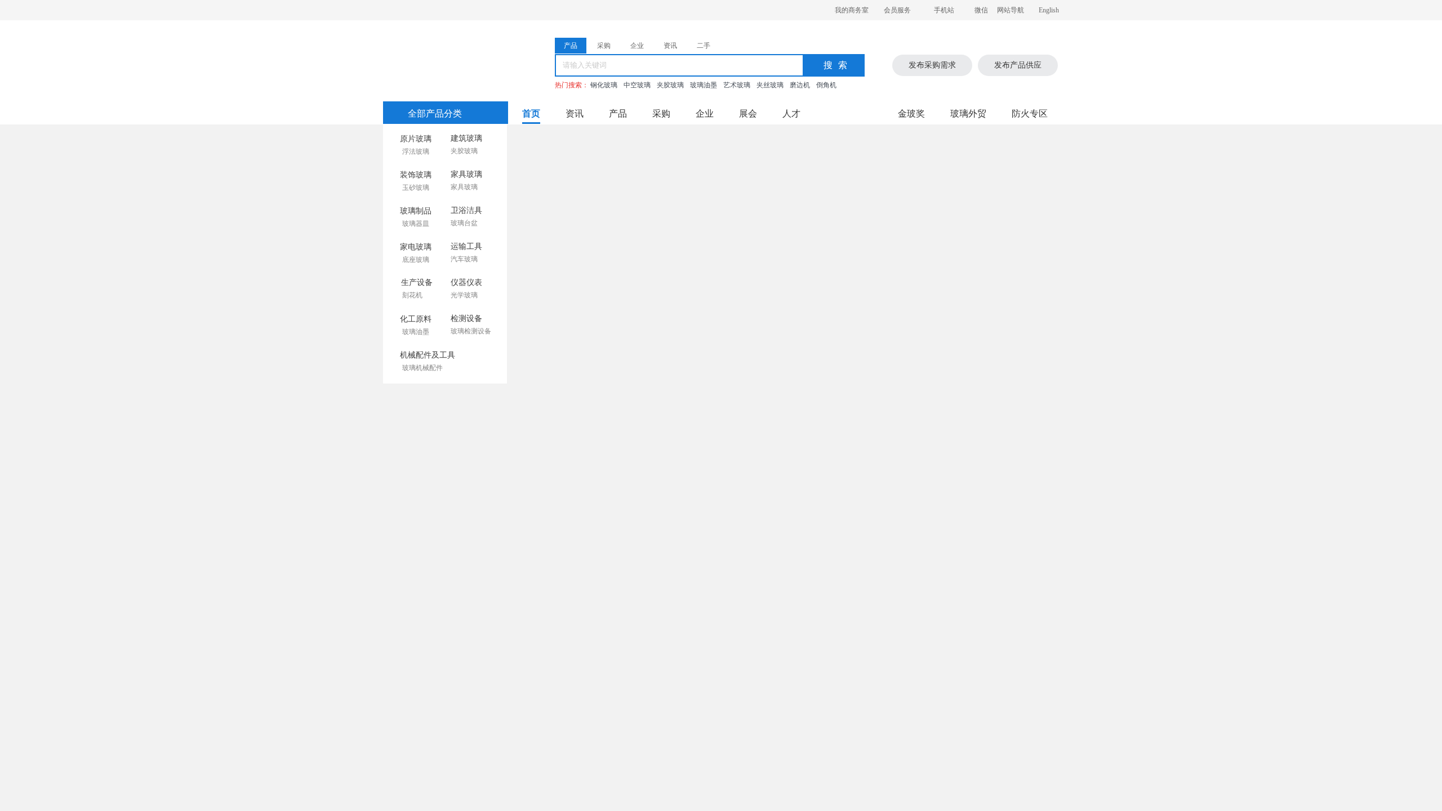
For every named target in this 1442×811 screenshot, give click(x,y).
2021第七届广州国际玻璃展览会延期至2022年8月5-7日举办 (510, 608)
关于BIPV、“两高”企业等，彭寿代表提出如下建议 (495, 565)
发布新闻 (991, 267)
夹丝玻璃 (770, 85)
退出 (1032, 193)
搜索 (838, 65)
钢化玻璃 (603, 85)
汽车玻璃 (464, 259)
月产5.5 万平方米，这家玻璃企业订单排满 (967, 596)
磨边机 (800, 85)
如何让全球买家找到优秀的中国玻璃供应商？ (487, 522)
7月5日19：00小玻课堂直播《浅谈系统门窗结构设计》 (529, 394)
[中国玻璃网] (439, 58)
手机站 (944, 10)
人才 (791, 113)
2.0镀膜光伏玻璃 (595, 500)
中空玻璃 (637, 85)
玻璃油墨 (703, 85)
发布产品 (948, 267)
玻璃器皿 (415, 224)
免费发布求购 (861, 746)
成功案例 (1032, 477)
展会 (748, 113)
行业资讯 (906, 477)
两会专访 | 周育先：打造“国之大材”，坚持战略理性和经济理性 (517, 544)
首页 (531, 113)
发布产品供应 (1018, 65)
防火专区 (1030, 113)
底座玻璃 (415, 260)
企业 (705, 113)
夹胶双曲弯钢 (589, 570)
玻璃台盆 (464, 223)
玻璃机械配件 (422, 368)
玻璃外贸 (968, 113)
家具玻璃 (464, 187)
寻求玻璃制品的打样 (616, 776)
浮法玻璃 (415, 151)
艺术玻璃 (736, 85)
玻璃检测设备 (471, 331)
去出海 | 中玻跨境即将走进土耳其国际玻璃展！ (490, 501)
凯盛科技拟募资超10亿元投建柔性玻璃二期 (483, 629)
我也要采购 (484, 745)
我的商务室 (852, 10)
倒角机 (826, 85)
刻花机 (412, 295)
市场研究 (948, 477)
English (1049, 10)
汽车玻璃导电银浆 (597, 639)
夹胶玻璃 (670, 85)
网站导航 (1010, 10)
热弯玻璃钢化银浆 (752, 570)
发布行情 (667, 478)
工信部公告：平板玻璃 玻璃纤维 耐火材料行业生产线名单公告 (517, 586)
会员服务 (897, 10)
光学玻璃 (464, 295)
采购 (661, 113)
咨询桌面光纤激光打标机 (776, 778)
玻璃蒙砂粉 (586, 604)
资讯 (575, 113)
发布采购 (1034, 267)
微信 (981, 10)
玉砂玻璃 (415, 187)
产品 (618, 113)
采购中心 (1034, 335)
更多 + (534, 478)
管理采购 (991, 335)
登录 (984, 160)
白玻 (729, 500)
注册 (1027, 160)
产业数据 (990, 477)
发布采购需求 (932, 65)
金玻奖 (911, 113)
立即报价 (699, 777)
